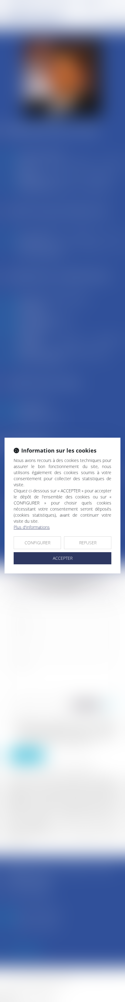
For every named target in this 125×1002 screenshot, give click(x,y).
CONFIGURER (37, 542)
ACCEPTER (63, 558)
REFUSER (87, 542)
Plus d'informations (32, 527)
